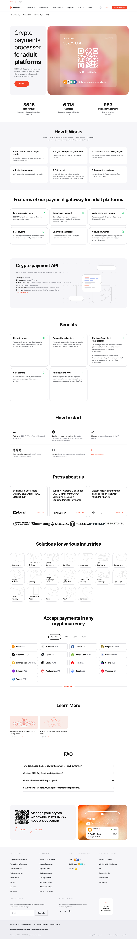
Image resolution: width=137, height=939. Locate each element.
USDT (66, 637)
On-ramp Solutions (46, 882)
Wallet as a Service (16, 873)
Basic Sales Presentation (39, 930)
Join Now (21, 84)
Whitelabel (13, 891)
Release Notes (104, 878)
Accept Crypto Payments (18, 864)
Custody (13, 887)
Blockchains (55, 637)
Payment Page (45, 869)
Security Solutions (46, 878)
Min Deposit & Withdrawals (108, 864)
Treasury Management (47, 859)
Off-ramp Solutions (46, 887)
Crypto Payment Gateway (18, 859)
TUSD (84, 637)
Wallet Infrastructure (46, 864)
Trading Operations (46, 873)
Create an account (119, 7)
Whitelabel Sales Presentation (20, 930)
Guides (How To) (104, 873)
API (100, 869)
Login (107, 7)
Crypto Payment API (46, 891)
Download (23, 830)
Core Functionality (16, 869)
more (39, 935)
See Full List (68, 686)
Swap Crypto (14, 878)
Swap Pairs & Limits (105, 859)
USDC (75, 637)
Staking (12, 882)
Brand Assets (103, 882)
